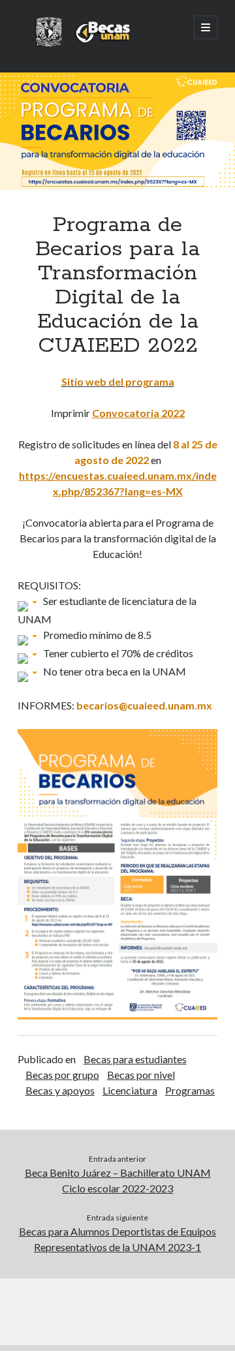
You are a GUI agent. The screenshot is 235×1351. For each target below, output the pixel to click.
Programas (190, 1090)
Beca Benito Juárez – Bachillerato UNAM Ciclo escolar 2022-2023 (118, 1180)
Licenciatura (129, 1090)
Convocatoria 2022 (138, 413)
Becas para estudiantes (135, 1059)
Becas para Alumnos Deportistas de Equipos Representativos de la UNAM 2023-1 (117, 1239)
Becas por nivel (141, 1074)
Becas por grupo (62, 1074)
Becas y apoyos (60, 1090)
